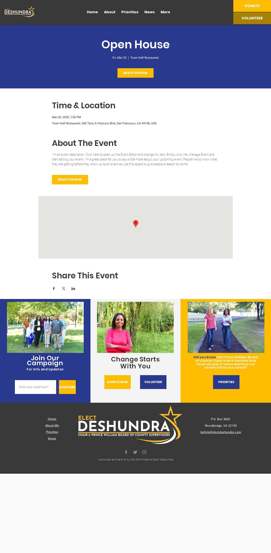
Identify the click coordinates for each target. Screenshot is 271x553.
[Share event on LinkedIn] (73, 288)
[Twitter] (135, 452)
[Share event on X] (63, 288)
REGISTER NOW (135, 73)
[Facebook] (126, 452)
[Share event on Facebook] (54, 288)
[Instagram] (144, 452)
